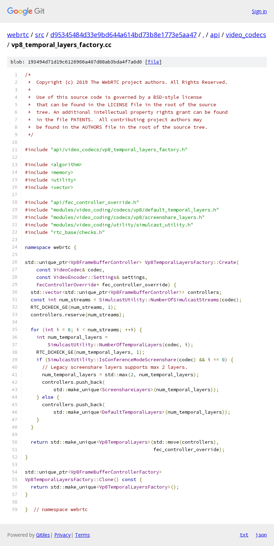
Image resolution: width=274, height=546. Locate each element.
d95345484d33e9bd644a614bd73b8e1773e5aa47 (123, 34)
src (39, 34)
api (215, 34)
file (153, 62)
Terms (82, 534)
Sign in (259, 11)
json (261, 534)
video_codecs (246, 34)
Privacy (62, 534)
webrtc (18, 34)
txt (244, 534)
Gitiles (43, 534)
